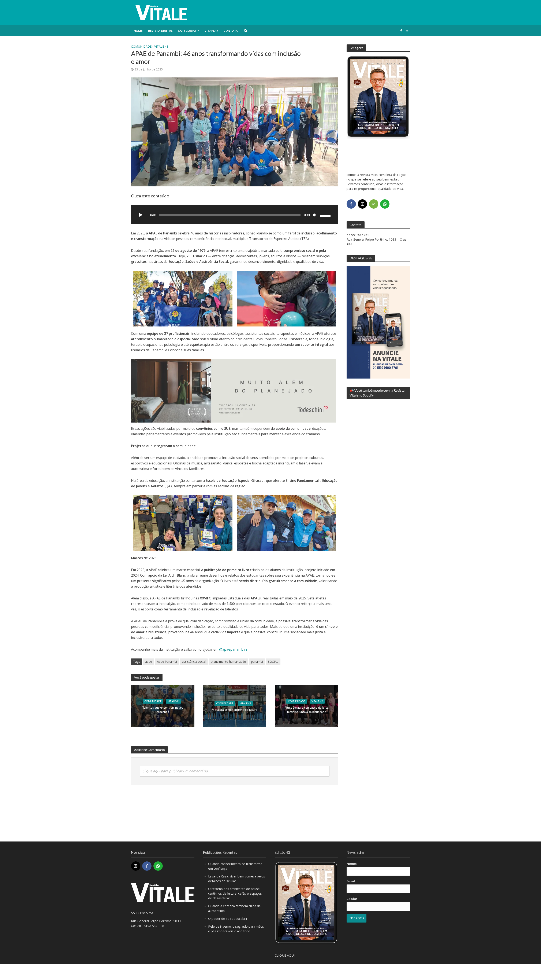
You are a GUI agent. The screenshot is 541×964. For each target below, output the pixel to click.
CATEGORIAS (187, 31)
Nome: (352, 863)
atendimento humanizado (228, 662)
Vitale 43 (245, 703)
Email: (351, 881)
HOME (138, 31)
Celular (352, 899)
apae (148, 662)
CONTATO (231, 31)
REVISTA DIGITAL (160, 31)
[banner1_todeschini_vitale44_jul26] (233, 390)
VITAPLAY (211, 31)
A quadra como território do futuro (234, 709)
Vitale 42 (317, 701)
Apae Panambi (167, 662)
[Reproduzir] (140, 215)
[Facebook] (351, 204)
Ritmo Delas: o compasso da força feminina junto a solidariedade (306, 709)
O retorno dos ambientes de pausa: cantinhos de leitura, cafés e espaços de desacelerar (235, 893)
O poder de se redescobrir (227, 918)
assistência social (194, 662)
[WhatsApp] (384, 204)
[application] (234, 214)
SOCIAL (273, 662)
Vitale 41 (161, 46)
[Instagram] (362, 204)
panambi (257, 662)
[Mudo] (314, 215)
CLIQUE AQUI (285, 955)
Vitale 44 (173, 701)
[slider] (326, 215)
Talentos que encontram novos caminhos (162, 709)
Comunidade (141, 46)
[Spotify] (373, 204)
